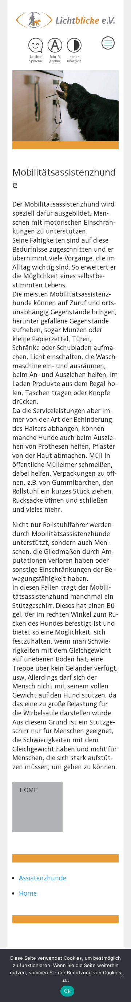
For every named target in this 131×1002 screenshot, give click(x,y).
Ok (67, 991)
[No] (122, 975)
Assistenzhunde (42, 877)
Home (28, 893)
